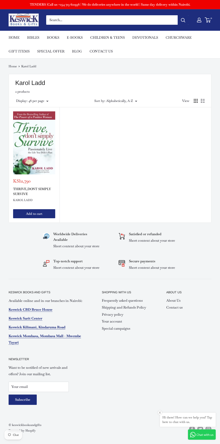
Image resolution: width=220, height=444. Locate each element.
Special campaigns (116, 328)
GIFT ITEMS (19, 51)
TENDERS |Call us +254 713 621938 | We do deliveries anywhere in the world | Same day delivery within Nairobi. (110, 4)
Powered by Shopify (22, 430)
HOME (14, 37)
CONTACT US (101, 51)
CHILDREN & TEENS (107, 37)
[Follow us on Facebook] (192, 429)
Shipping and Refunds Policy (124, 307)
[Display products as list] (203, 101)
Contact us (174, 307)
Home (13, 66)
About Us (173, 300)
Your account (112, 321)
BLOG (77, 51)
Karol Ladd (23, 200)
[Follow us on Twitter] (200, 429)
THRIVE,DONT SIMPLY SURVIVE (32, 191)
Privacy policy (112, 314)
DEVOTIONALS (145, 37)
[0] (208, 20)
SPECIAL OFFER (50, 51)
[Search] (183, 20)
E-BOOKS (75, 37)
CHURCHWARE (179, 37)
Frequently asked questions (122, 300)
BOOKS (53, 37)
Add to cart (34, 214)
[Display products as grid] (196, 101)
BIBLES (33, 37)
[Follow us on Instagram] (208, 429)
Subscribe (22, 399)
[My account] (199, 20)
